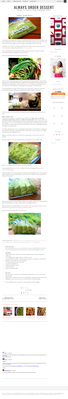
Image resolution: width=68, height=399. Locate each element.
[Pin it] (28, 293)
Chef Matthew (17, 168)
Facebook (32, 240)
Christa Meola (37, 393)
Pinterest (25, 240)
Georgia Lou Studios (24, 393)
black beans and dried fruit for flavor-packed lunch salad (17, 207)
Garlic (27, 290)
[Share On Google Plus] (26, 293)
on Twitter (21, 240)
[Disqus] (24, 336)
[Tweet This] (21, 293)
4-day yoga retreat (28, 48)
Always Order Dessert (34, 7)
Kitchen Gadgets (53, 51)
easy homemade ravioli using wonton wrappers (31, 206)
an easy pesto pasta (21, 210)
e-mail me (31, 242)
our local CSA (11, 123)
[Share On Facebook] (23, 293)
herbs (30, 290)
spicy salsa (28, 84)
